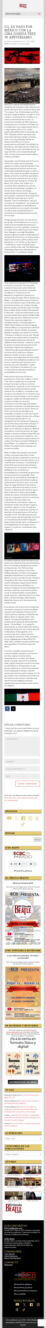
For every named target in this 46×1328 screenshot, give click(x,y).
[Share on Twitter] (13, 710)
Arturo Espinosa (13, 41)
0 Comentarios (24, 44)
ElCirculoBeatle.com (13, 1228)
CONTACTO (19, 1323)
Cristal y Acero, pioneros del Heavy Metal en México (21, 1102)
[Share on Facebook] (7, 710)
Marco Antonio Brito (12, 1258)
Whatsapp (8, 1265)
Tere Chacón (9, 1254)
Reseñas (13, 44)
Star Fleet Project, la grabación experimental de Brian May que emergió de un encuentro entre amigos (20, 1109)
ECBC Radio (9, 1239)
